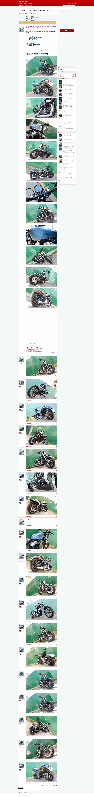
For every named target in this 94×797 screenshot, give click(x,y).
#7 (56, 493)
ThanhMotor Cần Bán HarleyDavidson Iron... (34, 347)
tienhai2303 (64, 135)
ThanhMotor (64, 85)
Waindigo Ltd (30, 795)
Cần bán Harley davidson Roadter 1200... (33, 351)
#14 (56, 644)
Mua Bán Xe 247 (65, 111)
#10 (56, 550)
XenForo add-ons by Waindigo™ (22, 795)
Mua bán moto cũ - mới (28, 3)
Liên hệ (22, 792)
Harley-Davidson (25, 13)
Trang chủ (19, 792)
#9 (56, 525)
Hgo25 (64, 164)
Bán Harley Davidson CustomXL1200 (33, 346)
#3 (56, 400)
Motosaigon (20, 3)
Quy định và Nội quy (30, 792)
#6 (56, 470)
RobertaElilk (74, 76)
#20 (56, 783)
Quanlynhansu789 (65, 128)
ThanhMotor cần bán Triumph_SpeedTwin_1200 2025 (67, 102)
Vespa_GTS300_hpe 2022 (66, 84)
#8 (56, 516)
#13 (56, 621)
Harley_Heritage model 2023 (67, 88)
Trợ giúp (25, 792)
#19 (56, 760)
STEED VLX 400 (65, 106)
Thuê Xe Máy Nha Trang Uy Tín (67, 163)
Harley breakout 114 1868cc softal (32, 350)
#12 (56, 597)
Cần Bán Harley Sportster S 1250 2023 (33, 349)
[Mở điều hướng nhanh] (73, 8)
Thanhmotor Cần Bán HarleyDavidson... (33, 348)
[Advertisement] (41, 318)
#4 (56, 423)
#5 (56, 446)
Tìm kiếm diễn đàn (21, 5)
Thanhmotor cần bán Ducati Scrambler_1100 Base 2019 (67, 114)
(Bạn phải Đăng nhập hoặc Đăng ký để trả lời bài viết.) (49, 785)
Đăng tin (32, 5)
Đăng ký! (67, 30)
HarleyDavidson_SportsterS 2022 (68, 80)
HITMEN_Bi (32, 13)
